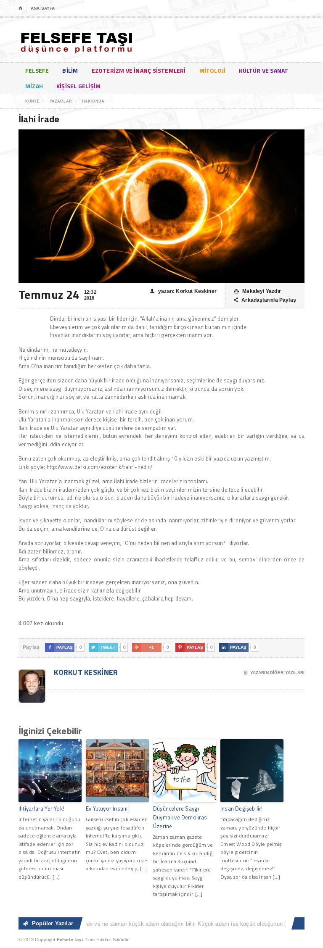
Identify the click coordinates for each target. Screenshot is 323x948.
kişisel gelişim (78, 86)
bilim (70, 70)
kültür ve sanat (263, 70)
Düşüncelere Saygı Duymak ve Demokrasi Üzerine (181, 817)
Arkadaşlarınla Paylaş (265, 300)
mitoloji (212, 70)
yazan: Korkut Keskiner (183, 291)
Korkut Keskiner (85, 672)
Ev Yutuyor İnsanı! (107, 808)
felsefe (37, 70)
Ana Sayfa (43, 8)
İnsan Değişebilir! (241, 808)
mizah (34, 86)
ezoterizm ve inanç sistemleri (139, 70)
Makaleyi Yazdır (257, 291)
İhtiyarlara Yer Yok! (41, 808)
